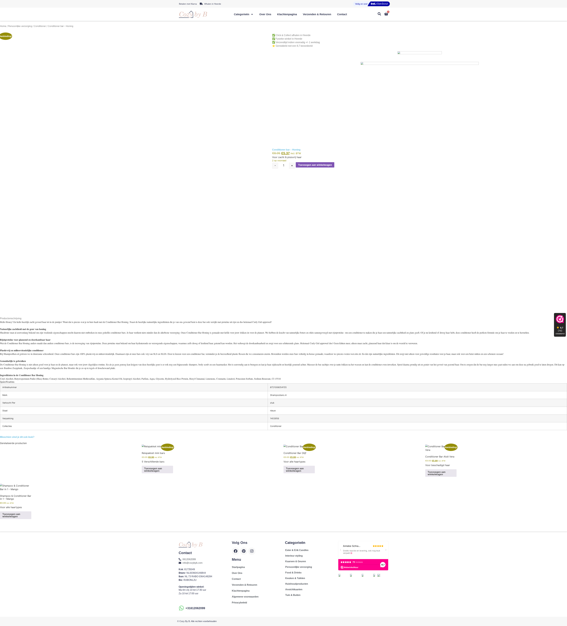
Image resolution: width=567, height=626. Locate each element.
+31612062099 (195, 608)
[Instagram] (251, 551)
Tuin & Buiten (292, 595)
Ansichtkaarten (293, 589)
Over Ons (265, 14)
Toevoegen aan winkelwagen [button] (153, 469)
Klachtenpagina (287, 14)
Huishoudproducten (296, 584)
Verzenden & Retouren (317, 14)
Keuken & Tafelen (295, 578)
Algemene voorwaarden (245, 596)
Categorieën (241, 14)
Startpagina (238, 567)
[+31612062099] (181, 608)
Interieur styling (294, 556)
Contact (342, 14)
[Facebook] (235, 551)
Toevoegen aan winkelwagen (315, 164)
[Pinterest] (243, 551)
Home (3, 26)
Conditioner (40, 26)
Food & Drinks (293, 572)
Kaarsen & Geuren (295, 561)
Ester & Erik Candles (296, 550)
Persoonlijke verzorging (20, 26)
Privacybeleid (239, 602)
